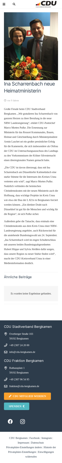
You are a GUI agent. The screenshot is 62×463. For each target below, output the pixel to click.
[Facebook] (10, 421)
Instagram (46, 438)
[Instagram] (22, 421)
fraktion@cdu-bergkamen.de (24, 386)
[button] (3, 4)
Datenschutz (37, 442)
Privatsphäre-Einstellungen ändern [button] (24, 447)
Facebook (34, 438)
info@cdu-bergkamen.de (22, 352)
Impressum (23, 442)
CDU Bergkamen (18, 438)
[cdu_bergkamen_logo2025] (40, 4)
